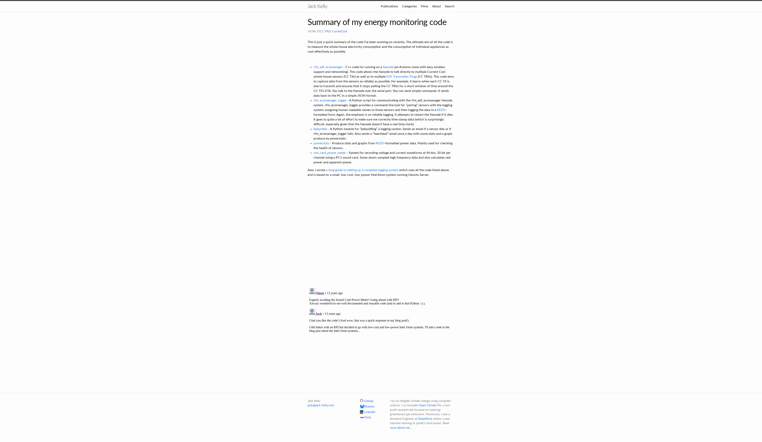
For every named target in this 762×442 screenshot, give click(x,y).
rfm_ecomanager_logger (330, 100)
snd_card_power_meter (330, 152)
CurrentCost (339, 31)
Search (449, 6)
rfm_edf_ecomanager (328, 67)
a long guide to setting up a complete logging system (362, 170)
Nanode (388, 67)
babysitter (320, 129)
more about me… (401, 427)
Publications (389, 6)
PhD (328, 31)
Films (424, 6)
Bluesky (369, 406)
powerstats (321, 143)
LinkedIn (369, 412)
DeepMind (425, 418)
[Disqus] (381, 232)
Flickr (367, 417)
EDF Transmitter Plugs (401, 76)
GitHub (368, 401)
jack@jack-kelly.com (321, 405)
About (436, 6)
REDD (441, 110)
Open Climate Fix (430, 405)
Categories (409, 6)
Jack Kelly (317, 6)
